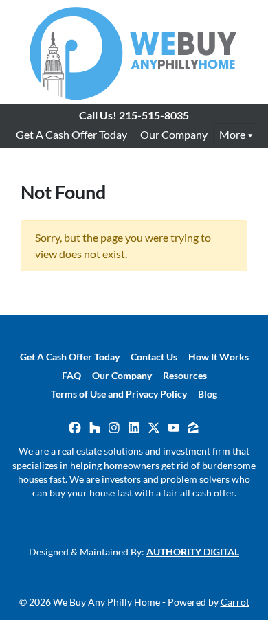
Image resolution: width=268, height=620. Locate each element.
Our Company (174, 134)
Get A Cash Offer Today (71, 134)
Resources (185, 375)
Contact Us (154, 357)
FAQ (71, 375)
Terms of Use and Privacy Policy (119, 394)
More (232, 134)
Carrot (235, 602)
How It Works (218, 357)
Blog (207, 394)
